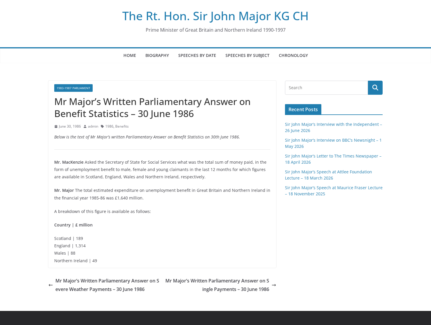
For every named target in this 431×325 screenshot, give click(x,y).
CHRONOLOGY (293, 55)
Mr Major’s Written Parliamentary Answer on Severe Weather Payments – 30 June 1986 (107, 284)
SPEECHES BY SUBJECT (247, 55)
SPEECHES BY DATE (197, 55)
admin (93, 126)
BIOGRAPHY (157, 55)
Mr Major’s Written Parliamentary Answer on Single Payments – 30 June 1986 (217, 284)
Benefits (122, 126)
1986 (109, 126)
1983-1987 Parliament (73, 88)
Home (129, 55)
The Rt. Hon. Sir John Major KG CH (215, 16)
